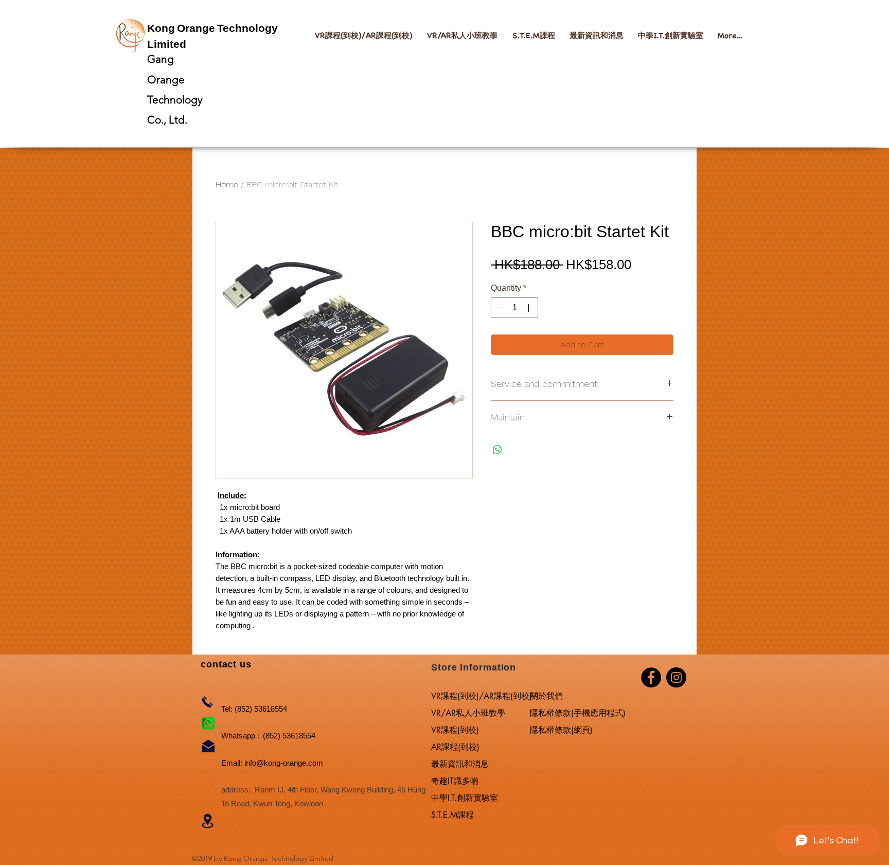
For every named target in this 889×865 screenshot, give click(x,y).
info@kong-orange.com (283, 762)
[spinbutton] (514, 307)
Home (227, 184)
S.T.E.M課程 (452, 814)
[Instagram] (676, 677)
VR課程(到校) (455, 730)
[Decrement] (499, 307)
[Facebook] (651, 677)
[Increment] (529, 307)
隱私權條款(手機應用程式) (578, 713)
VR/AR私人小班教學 (468, 713)
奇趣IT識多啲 (454, 780)
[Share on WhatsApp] (497, 450)
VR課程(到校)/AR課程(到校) (480, 696)
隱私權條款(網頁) (561, 730)
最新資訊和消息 (460, 763)
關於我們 (546, 696)
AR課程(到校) (455, 747)
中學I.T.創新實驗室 (464, 797)
